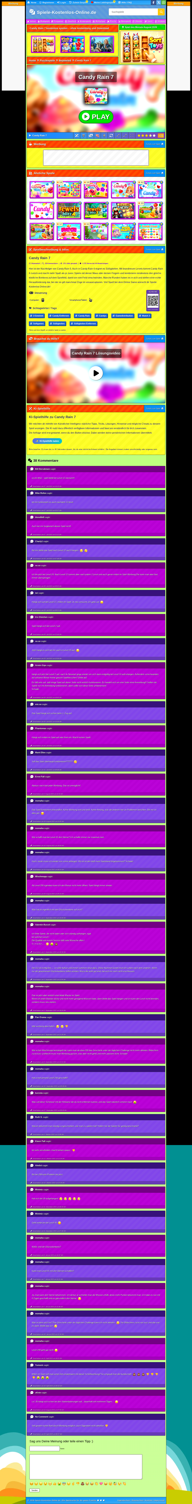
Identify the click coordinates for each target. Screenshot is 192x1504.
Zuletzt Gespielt (80, 2)
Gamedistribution (124, 316)
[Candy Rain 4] (123, 189)
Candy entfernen (60, 316)
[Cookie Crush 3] (150, 231)
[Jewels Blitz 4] (69, 210)
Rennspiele (126, 21)
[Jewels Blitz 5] (123, 210)
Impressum (159, 1500)
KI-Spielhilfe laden (49, 441)
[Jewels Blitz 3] (96, 210)
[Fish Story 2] (73, 44)
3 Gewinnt (38, 316)
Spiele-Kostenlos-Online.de (66, 12)
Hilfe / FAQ (126, 2)
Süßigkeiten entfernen (84, 323)
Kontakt (149, 1500)
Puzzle (113, 21)
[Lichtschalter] (104, 135)
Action (33, 21)
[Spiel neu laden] (111, 135)
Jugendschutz (123, 1500)
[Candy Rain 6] (42, 189)
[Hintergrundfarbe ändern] (83, 135)
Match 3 (146, 316)
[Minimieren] (118, 135)
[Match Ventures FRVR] (102, 44)
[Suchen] (161, 11)
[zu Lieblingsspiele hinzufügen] (97, 135)
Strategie (161, 21)
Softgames (38, 323)
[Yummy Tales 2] (42, 231)
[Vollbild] (132, 135)
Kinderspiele (85, 21)
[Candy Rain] (42, 210)
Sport (150, 21)
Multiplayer (100, 21)
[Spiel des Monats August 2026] (142, 62)
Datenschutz (138, 1500)
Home (33, 2)
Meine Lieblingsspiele (104, 2)
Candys (102, 316)
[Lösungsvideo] (90, 135)
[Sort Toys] (43, 44)
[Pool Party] (123, 231)
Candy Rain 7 (39, 135)
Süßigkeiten (58, 323)
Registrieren (48, 2)
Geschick (72, 21)
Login (63, 2)
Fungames (58, 21)
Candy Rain (84, 316)
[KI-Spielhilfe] (76, 135)
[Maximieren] (125, 135)
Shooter (138, 21)
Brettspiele (45, 21)
